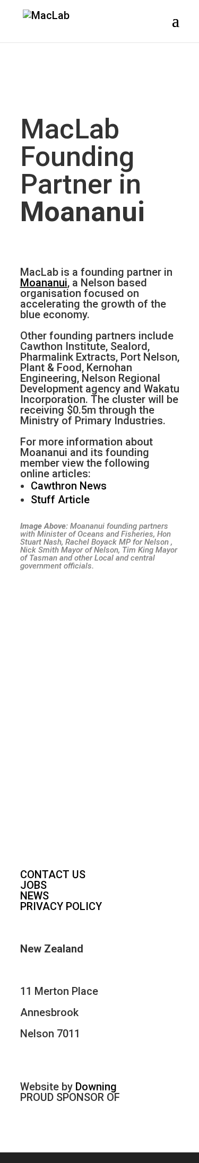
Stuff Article (60, 499)
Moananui (43, 282)
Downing (96, 1086)
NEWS (34, 895)
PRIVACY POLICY (61, 906)
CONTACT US (52, 874)
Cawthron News (69, 485)
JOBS (33, 885)
